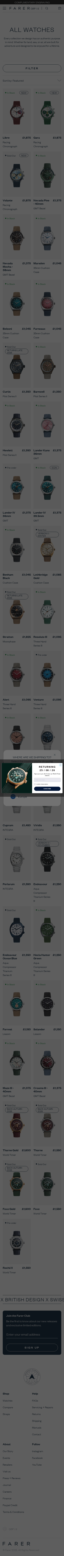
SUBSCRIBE (47, 788)
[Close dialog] (60, 764)
